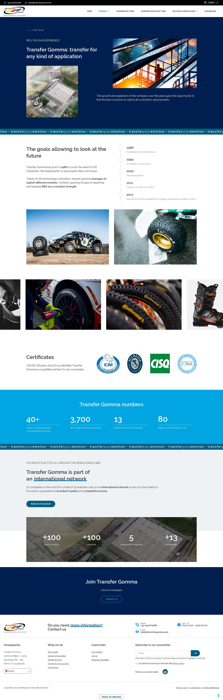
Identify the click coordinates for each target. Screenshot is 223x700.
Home (28, 30)
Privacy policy (178, 663)
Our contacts (96, 652)
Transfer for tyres (55, 660)
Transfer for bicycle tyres (58, 664)
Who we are (53, 652)
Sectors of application (57, 656)
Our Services (53, 668)
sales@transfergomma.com (39, 3)
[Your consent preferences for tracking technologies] (218, 695)
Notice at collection (111, 696)
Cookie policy (195, 688)
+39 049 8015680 (14, 3)
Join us (94, 656)
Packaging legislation (100, 660)
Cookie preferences (211, 688)
